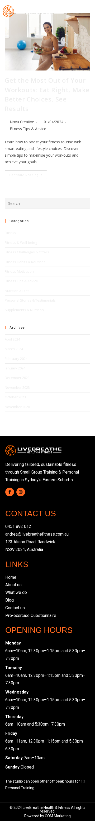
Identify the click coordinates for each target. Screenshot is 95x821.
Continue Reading (28, 173)
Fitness (10, 232)
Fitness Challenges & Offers (27, 252)
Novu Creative (22, 121)
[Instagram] (20, 492)
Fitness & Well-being (21, 242)
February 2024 (16, 358)
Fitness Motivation (19, 271)
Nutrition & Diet (17, 290)
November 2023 (17, 387)
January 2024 (15, 368)
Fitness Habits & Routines (25, 261)
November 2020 (17, 406)
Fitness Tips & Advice (28, 128)
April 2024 (12, 339)
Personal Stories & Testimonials (30, 300)
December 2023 (17, 377)
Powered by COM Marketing (47, 816)
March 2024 (14, 348)
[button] (88, 11)
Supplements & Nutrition (24, 309)
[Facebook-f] (9, 492)
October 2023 (15, 397)
